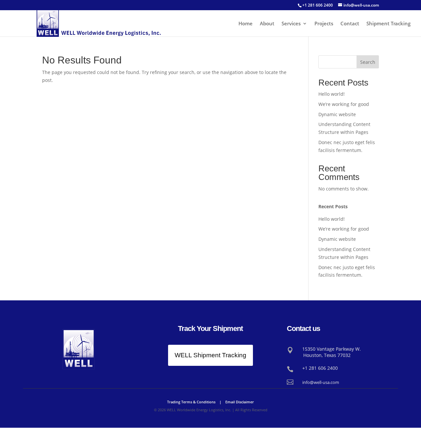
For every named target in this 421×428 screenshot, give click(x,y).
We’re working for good (343, 104)
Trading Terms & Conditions (191, 401)
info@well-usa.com (320, 382)
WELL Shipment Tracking (210, 355)
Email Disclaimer (239, 401)
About (267, 24)
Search (367, 62)
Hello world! (331, 94)
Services (291, 24)
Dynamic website (337, 114)
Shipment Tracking (388, 24)
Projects (323, 24)
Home (245, 24)
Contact (349, 24)
